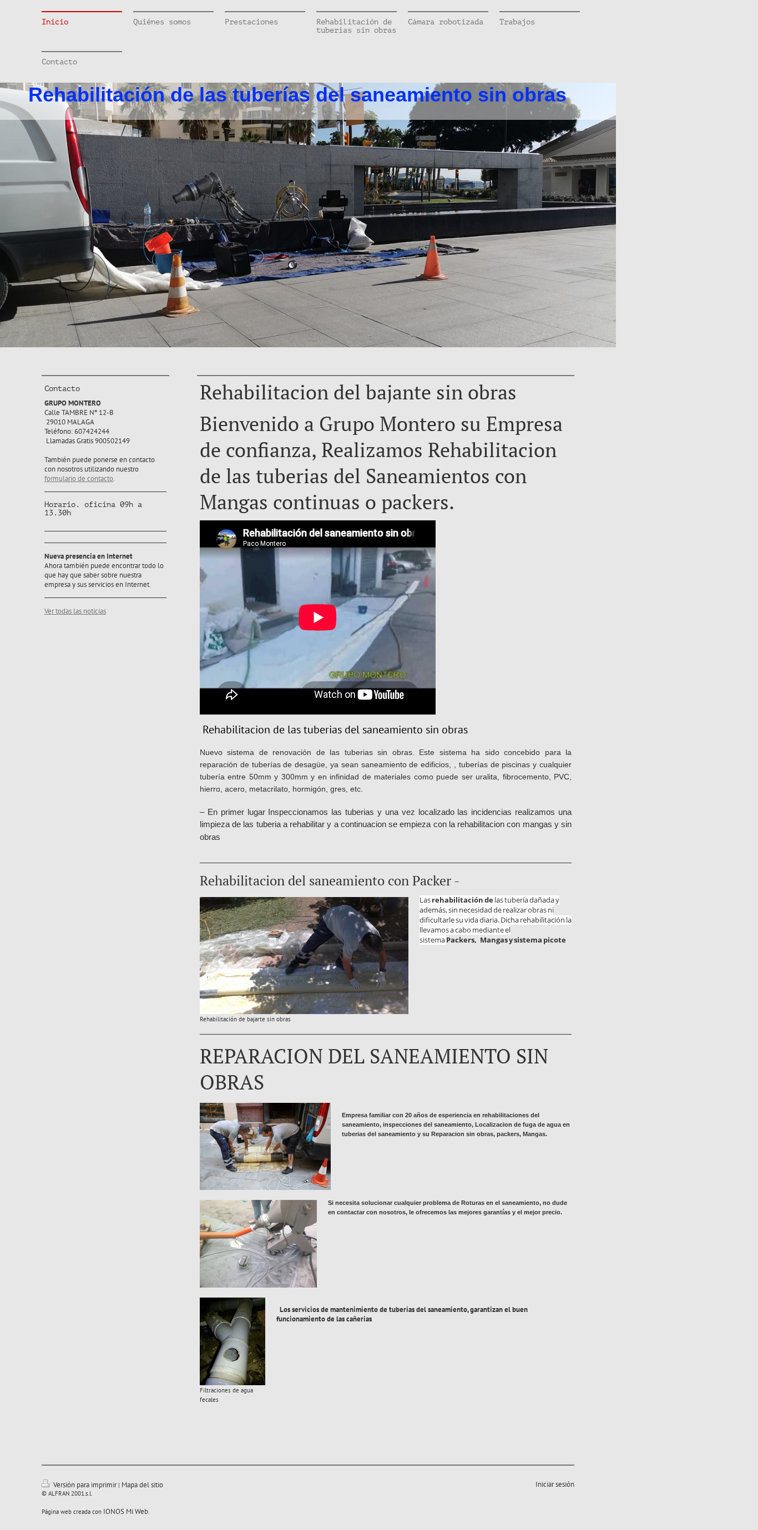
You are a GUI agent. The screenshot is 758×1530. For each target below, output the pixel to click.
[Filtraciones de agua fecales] (232, 1341)
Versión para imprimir (85, 1485)
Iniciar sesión (554, 1484)
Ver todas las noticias (75, 611)
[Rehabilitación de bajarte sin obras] (304, 955)
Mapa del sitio (142, 1485)
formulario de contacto (78, 478)
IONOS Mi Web (125, 1511)
